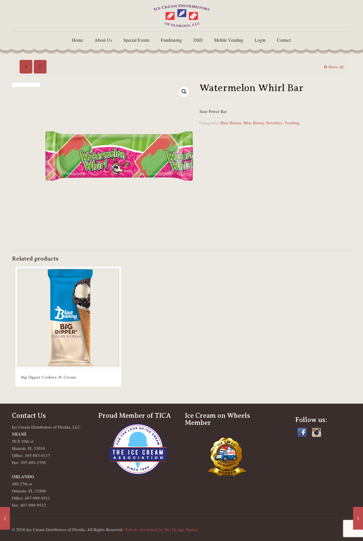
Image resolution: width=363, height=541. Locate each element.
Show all (335, 67)
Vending (291, 122)
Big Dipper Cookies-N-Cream (48, 377)
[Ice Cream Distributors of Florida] (181, 15)
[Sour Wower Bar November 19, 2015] (5, 518)
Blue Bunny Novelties (263, 122)
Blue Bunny (230, 122)
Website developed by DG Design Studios (161, 529)
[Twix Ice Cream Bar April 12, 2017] (358, 518)
